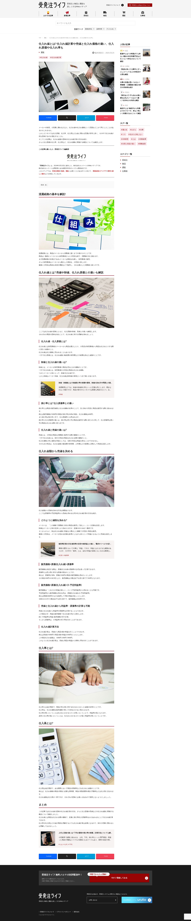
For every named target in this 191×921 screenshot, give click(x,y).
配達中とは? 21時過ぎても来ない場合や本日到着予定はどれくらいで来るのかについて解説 (130, 57)
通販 (123, 15)
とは (61, 844)
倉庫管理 (99, 29)
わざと (133, 130)
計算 (61, 555)
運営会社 (76, 912)
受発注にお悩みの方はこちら (141, 5)
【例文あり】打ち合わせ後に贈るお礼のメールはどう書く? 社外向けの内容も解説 (130, 97)
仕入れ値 (44, 57)
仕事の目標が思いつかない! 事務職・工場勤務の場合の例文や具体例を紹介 (130, 84)
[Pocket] (105, 118)
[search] (133, 23)
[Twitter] (67, 118)
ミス (124, 134)
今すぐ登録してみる (108, 876)
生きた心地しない (136, 134)
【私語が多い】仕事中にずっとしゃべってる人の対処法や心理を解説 (130, 71)
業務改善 (142, 144)
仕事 (141, 130)
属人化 (124, 130)
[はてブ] (86, 118)
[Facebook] (48, 118)
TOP (40, 38)
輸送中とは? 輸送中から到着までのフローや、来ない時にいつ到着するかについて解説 (130, 110)
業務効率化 (88, 29)
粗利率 (67, 555)
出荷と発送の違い (128, 144)
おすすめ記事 (48, 15)
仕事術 (142, 15)
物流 (105, 15)
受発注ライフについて (47, 912)
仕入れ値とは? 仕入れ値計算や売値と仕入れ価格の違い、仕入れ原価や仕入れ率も (71, 38)
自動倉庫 (143, 139)
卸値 (61, 394)
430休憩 (125, 139)
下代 (71, 844)
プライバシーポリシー (64, 912)
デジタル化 (110, 29)
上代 (66, 844)
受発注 (86, 15)
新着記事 (67, 15)
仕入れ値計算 (56, 57)
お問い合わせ (93, 900)
